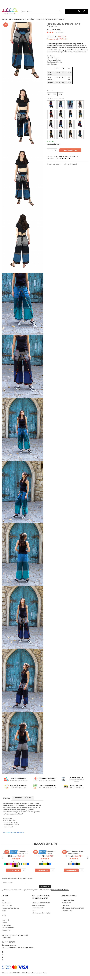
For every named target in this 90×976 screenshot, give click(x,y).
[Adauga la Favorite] (23, 870)
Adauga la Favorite (54, 164)
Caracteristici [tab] (17, 798)
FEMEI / (11, 19)
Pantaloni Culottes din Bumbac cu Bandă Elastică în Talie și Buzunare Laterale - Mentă (16, 852)
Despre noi (5, 920)
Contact (4, 922)
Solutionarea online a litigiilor (41, 913)
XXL (54, 94)
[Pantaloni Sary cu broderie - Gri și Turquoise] (22, 53)
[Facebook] (2, 952)
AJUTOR (5, 896)
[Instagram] (2, 960)
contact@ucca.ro (10, 945)
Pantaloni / (31, 19)
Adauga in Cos (70, 150)
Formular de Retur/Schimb (10, 908)
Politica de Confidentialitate (60, 890)
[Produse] (69, 12)
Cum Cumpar (6, 903)
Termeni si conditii (37, 908)
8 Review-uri (60, 32)
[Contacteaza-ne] (78, 11)
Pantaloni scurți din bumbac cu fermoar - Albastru (45, 852)
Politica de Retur (7, 905)
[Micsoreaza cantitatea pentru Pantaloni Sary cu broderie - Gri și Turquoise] (48, 150)
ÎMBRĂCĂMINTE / (20, 19)
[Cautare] (60, 11)
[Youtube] (2, 955)
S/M (49, 94)
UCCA (4, 915)
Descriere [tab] (6, 798)
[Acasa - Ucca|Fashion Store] (10, 11)
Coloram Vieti (6, 930)
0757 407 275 (9, 942)
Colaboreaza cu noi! (8, 928)
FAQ (3, 900)
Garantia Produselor (38, 905)
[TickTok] (2, 957)
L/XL (60, 94)
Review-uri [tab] (28, 798)
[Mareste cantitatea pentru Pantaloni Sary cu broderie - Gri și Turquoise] (55, 150)
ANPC (33, 910)
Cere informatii (71, 164)
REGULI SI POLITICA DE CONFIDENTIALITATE (41, 897)
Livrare (4, 911)
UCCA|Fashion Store (53, 30)
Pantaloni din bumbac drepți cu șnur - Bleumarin (74, 852)
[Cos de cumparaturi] (84, 11)
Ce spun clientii (6, 925)
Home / (4, 19)
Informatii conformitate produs (13, 832)
